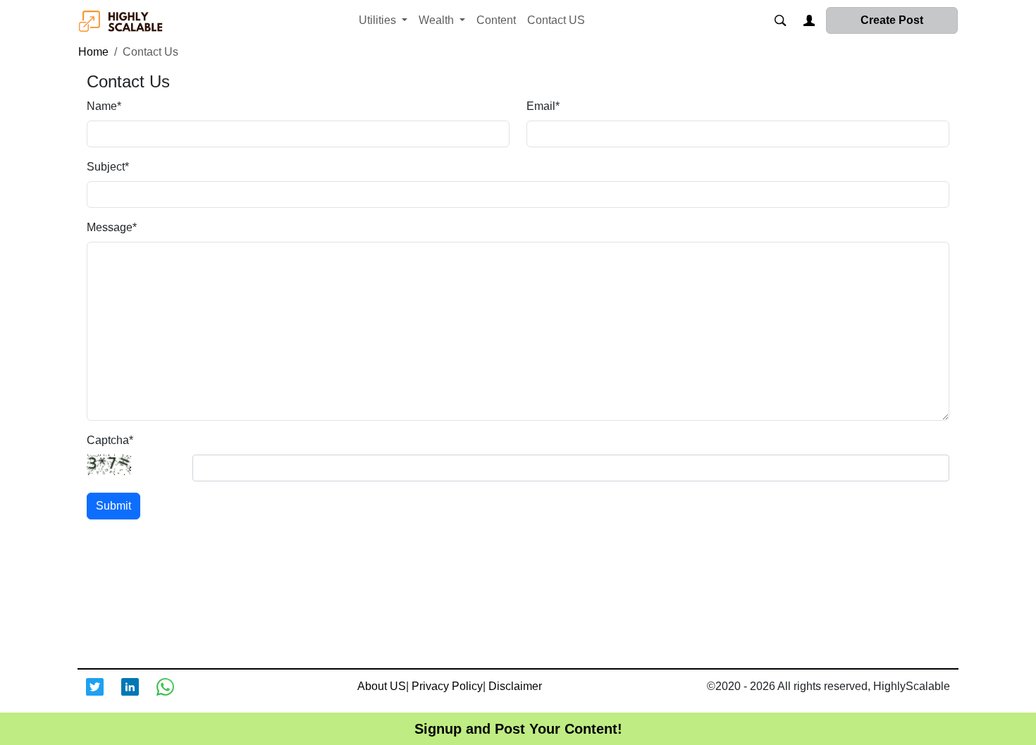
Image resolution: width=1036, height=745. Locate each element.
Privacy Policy (447, 686)
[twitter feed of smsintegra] (103, 695)
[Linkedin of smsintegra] (138, 695)
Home (93, 52)
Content (496, 20)
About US (381, 686)
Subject (108, 167)
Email (543, 106)
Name (104, 106)
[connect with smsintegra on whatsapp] (174, 695)
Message (112, 227)
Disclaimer (515, 686)
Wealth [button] (438, 20)
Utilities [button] (379, 20)
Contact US (556, 20)
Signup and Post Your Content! (518, 729)
